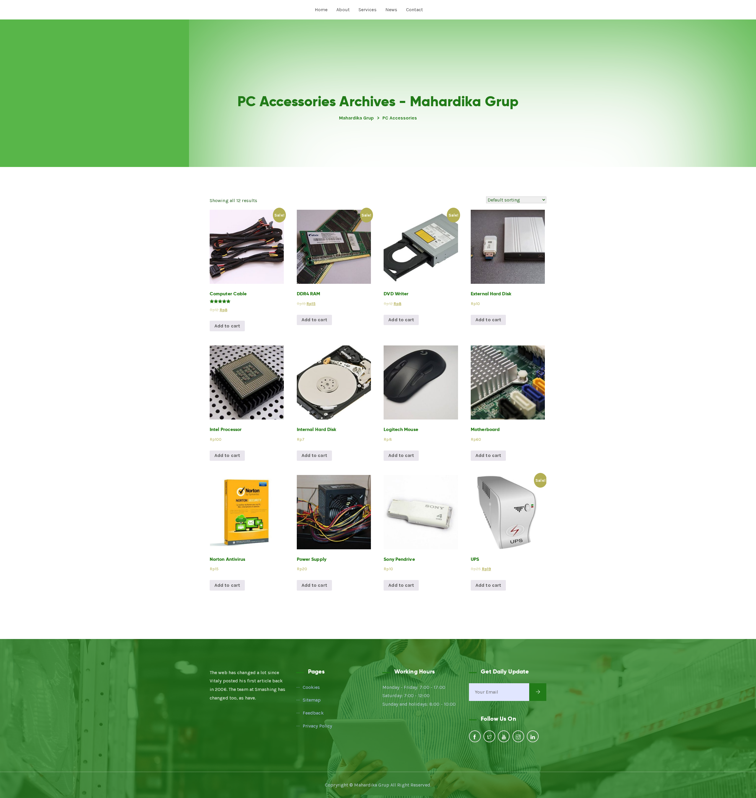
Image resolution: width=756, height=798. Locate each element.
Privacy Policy (317, 726)
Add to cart (227, 326)
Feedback (313, 713)
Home (321, 9)
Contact (414, 9)
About (343, 9)
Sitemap (312, 700)
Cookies (311, 687)
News (391, 9)
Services (368, 9)
